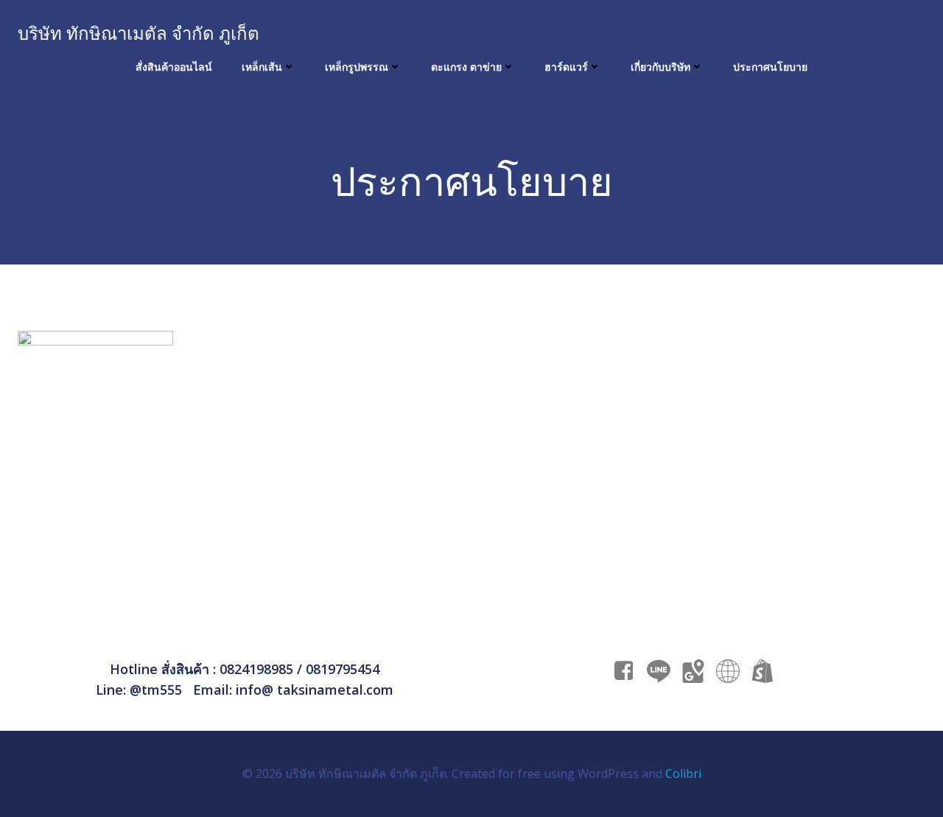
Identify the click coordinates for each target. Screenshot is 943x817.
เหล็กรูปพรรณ (356, 67)
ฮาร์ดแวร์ (566, 67)
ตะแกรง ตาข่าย (466, 67)
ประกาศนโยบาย (770, 67)
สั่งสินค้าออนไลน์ (174, 67)
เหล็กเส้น (262, 67)
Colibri (683, 773)
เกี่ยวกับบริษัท (660, 67)
